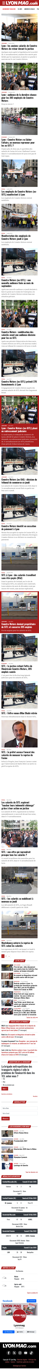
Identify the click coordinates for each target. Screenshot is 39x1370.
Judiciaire (4, 43)
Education (16, 981)
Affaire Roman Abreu (21, 1132)
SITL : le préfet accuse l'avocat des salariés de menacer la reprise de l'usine (18, 755)
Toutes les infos (31, 1017)
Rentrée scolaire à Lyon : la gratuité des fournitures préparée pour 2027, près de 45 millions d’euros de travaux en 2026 (25, 986)
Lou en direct (17, 1008)
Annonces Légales (29, 9)
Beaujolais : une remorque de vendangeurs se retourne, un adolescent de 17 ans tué (19, 1042)
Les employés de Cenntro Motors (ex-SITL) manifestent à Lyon (19, 193)
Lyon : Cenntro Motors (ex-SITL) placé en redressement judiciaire (19, 429)
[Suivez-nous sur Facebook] (19, 1316)
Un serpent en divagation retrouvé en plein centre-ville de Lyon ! (25, 976)
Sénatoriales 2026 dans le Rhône (25, 1149)
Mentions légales (22, 1359)
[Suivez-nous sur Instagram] (19, 1354)
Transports (17, 992)
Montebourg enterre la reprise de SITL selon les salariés (17, 944)
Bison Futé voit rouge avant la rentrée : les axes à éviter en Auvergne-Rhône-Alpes (24, 995)
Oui (4, 1079)
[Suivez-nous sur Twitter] (13, 1354)
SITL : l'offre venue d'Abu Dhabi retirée (19, 713)
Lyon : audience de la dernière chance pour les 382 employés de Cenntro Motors (18, 97)
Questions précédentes (6, 1094)
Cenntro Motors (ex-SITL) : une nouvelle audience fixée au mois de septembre (17, 283)
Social (3, 189)
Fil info (20, 9)
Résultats (35, 1096)
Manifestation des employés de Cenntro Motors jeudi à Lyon (15, 237)
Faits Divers (17, 965)
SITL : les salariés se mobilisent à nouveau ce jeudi (17, 900)
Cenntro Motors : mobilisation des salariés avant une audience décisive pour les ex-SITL (18, 335)
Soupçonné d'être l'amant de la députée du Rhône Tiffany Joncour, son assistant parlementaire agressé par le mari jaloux (18, 1028)
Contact (13, 1362)
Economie (4, 137)
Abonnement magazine (9, 9)
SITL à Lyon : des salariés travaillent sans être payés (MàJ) (18, 576)
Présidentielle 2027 (20, 1141)
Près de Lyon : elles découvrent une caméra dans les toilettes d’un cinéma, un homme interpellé (25, 969)
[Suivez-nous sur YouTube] (25, 1354)
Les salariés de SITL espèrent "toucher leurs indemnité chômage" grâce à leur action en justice (17, 805)
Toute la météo (31, 1293)
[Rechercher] (36, 3)
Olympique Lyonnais (20, 1157)
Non (4, 1082)
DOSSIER (16, 1131)
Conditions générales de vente (25, 1362)
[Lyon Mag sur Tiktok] (31, 1354)
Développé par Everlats (19, 1366)
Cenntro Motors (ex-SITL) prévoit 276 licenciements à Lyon (19, 383)
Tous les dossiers (31, 1172)
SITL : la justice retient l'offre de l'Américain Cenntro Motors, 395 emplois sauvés (16, 669)
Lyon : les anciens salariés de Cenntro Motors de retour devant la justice (19, 47)
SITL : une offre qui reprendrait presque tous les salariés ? (16, 853)
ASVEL (15, 1000)
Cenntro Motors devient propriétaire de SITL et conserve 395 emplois (18, 625)
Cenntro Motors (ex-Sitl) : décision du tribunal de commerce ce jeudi (19, 481)
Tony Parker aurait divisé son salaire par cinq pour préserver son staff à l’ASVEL (24, 1004)
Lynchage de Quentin (21, 1165)
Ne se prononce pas (8, 1085)
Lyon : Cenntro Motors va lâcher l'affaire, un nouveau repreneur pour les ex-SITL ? (18, 142)
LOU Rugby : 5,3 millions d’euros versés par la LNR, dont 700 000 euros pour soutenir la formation (25, 1012)
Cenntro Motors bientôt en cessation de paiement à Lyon (18, 527)
